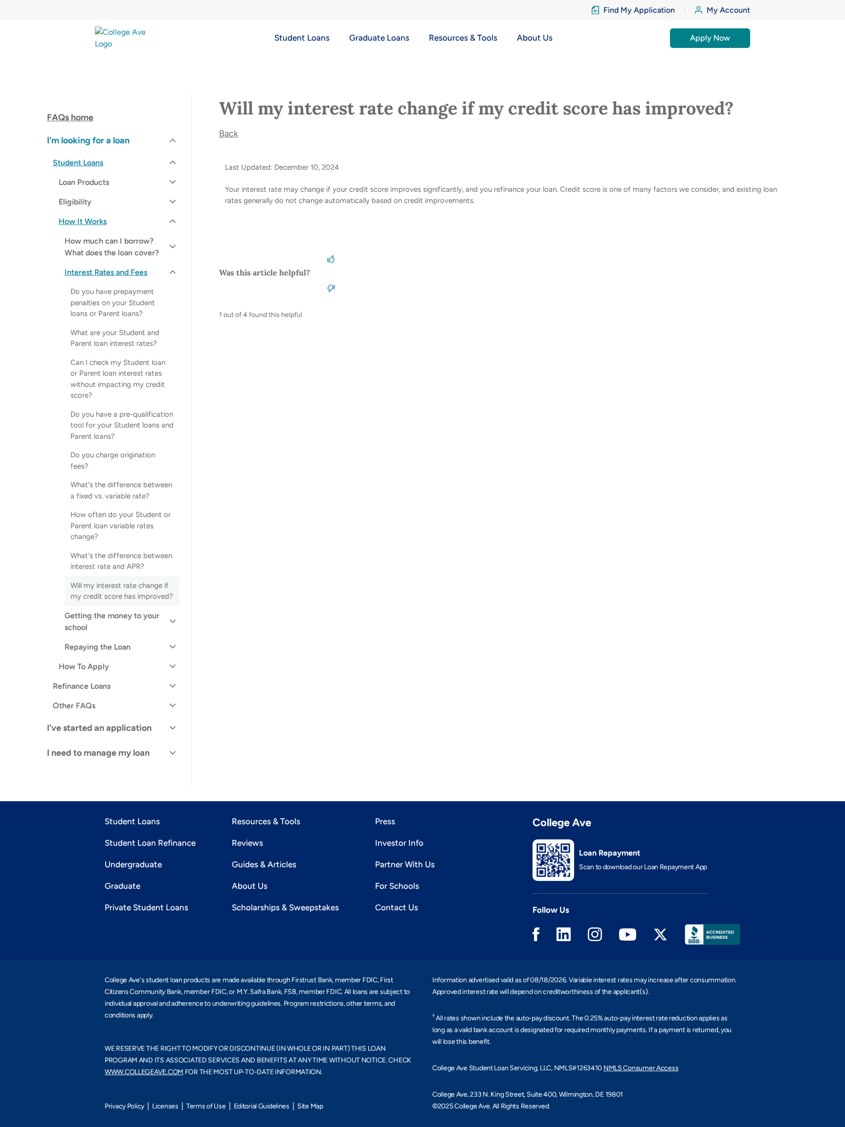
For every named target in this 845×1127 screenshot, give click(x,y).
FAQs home (70, 117)
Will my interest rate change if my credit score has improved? (121, 591)
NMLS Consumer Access (640, 1068)
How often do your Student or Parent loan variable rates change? (120, 525)
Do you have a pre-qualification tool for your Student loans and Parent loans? (122, 425)
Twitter (660, 934)
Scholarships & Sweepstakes (285, 907)
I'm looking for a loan (88, 140)
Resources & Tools (266, 821)
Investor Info (399, 843)
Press (385, 821)
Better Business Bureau (712, 934)
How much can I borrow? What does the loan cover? (112, 246)
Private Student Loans (146, 907)
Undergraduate (133, 864)
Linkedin (563, 934)
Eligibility (75, 201)
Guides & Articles (264, 864)
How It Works (83, 221)
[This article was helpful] (331, 257)
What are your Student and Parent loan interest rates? (114, 338)
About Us (249, 886)
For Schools (397, 886)
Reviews (247, 843)
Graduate (122, 886)
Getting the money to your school (112, 621)
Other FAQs (74, 705)
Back (228, 133)
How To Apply (84, 666)
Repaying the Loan (98, 647)
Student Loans (78, 162)
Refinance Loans (82, 686)
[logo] (126, 37)
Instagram (595, 934)
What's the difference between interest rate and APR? (121, 561)
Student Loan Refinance (150, 843)
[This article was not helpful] (331, 287)
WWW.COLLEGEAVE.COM (144, 1072)
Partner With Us (405, 864)
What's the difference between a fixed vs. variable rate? (121, 490)
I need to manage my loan (98, 752)
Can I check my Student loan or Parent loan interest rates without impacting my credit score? (117, 379)
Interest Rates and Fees (106, 272)
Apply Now (710, 38)
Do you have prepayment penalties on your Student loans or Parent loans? (112, 302)
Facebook (536, 934)
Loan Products (84, 182)
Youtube (627, 934)
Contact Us (396, 907)
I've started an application (99, 727)
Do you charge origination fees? (112, 461)
